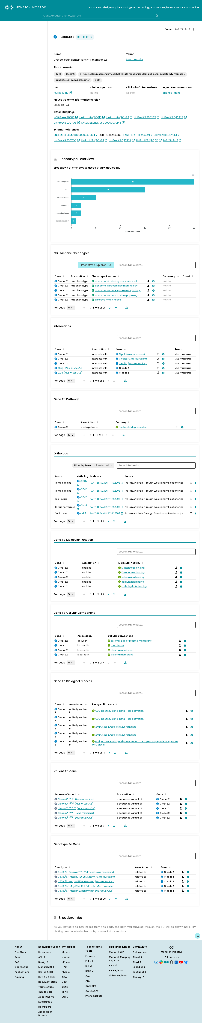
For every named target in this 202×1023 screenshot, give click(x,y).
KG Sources (45, 1001)
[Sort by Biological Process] (116, 704)
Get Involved (140, 952)
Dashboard (44, 1006)
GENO (65, 987)
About (92, 7)
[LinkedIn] (176, 961)
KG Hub (113, 965)
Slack (136, 957)
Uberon (66, 957)
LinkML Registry (118, 975)
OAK (87, 976)
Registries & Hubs (172, 7)
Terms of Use (46, 987)
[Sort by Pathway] (128, 421)
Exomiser (90, 956)
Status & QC (45, 972)
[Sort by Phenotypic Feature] (118, 276)
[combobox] (101, 16)
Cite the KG (45, 992)
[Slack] (161, 961)
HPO (64, 967)
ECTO (65, 996)
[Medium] (166, 961)
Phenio (66, 972)
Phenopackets (93, 995)
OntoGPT (90, 986)
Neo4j (42, 962)
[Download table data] (126, 307)
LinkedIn (138, 967)
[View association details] (153, 281)
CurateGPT (91, 991)
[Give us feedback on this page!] (197, 936)
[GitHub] (171, 961)
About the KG (46, 996)
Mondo (66, 952)
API (40, 957)
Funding (19, 977)
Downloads (44, 952)
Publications (22, 972)
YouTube (138, 972)
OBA (64, 977)
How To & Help (46, 977)
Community (191, 7)
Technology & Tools (149, 7)
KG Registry (116, 970)
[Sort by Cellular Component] (135, 635)
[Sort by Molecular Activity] (142, 562)
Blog (135, 962)
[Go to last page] (115, 307)
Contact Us (21, 967)
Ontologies (128, 7)
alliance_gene (172, 93)
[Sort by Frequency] (177, 276)
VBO (64, 981)
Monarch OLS (116, 952)
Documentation (47, 981)
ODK (87, 981)
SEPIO (65, 992)
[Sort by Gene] (63, 276)
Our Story (20, 952)
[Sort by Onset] (192, 276)
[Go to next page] (109, 307)
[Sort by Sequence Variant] (78, 794)
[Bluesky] (185, 961)
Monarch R (44, 967)
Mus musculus (134, 59)
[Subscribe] (156, 961)
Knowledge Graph (109, 7)
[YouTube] (181, 961)
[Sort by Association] (87, 276)
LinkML (89, 966)
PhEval (89, 961)
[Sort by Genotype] (69, 866)
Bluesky (137, 977)
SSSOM (89, 971)
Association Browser (45, 1013)
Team (18, 957)
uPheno (66, 962)
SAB (17, 962)
